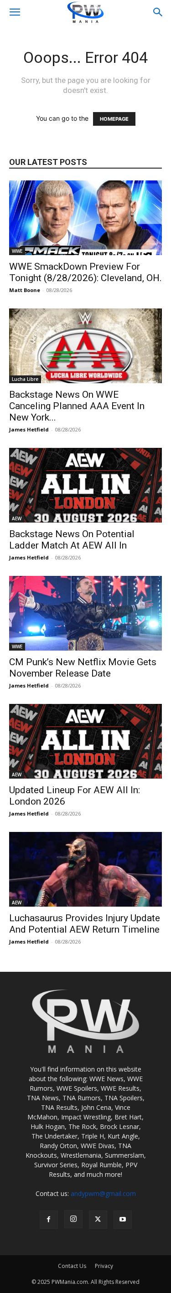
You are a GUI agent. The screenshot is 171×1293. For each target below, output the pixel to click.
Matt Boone (24, 290)
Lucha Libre (25, 379)
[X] (98, 1220)
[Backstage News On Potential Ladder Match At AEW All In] (85, 485)
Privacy (104, 1266)
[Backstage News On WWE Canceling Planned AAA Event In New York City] (85, 345)
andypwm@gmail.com (103, 1193)
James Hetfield (29, 429)
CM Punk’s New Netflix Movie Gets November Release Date (82, 668)
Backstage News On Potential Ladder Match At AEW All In (72, 539)
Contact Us (72, 1266)
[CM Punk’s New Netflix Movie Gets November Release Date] (85, 613)
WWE (17, 251)
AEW (16, 518)
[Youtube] (123, 1220)
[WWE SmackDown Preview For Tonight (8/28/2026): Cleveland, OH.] (85, 217)
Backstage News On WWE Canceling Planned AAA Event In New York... (77, 406)
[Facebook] (49, 1220)
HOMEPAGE (114, 119)
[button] (14, 12)
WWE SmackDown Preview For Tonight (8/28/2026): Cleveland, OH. (85, 272)
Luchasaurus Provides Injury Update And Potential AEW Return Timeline (84, 924)
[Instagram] (73, 1219)
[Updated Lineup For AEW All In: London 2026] (85, 741)
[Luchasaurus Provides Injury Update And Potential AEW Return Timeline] (85, 869)
